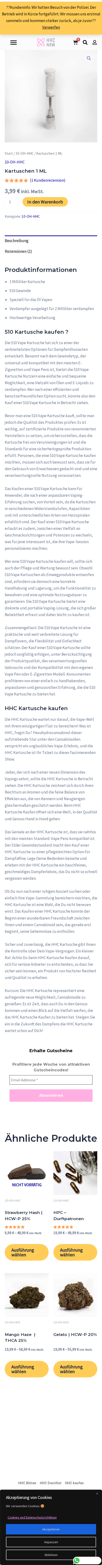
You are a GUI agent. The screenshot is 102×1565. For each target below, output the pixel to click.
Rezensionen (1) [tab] (18, 251)
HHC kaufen (74, 1483)
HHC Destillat (50, 1483)
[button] (13, 42)
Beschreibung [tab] (16, 240)
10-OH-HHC (24, 153)
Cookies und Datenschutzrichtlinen (32, 1517)
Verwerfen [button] (51, 27)
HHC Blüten (27, 1483)
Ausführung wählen (22, 1252)
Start (9, 153)
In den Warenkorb (45, 202)
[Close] (97, 1494)
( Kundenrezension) (47, 180)
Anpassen (51, 1542)
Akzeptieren (51, 1529)
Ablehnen (51, 1555)
